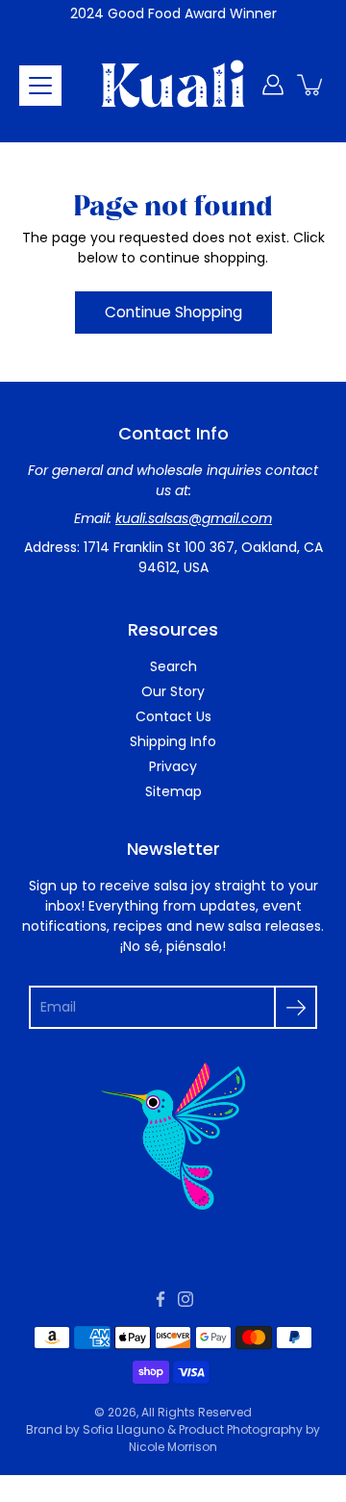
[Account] (273, 84)
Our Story (173, 691)
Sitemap (173, 791)
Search (173, 666)
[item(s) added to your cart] (311, 84)
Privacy (173, 766)
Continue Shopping (173, 312)
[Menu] (40, 85)
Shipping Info (173, 741)
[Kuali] (173, 85)
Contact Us (173, 716)
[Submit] (295, 1007)
